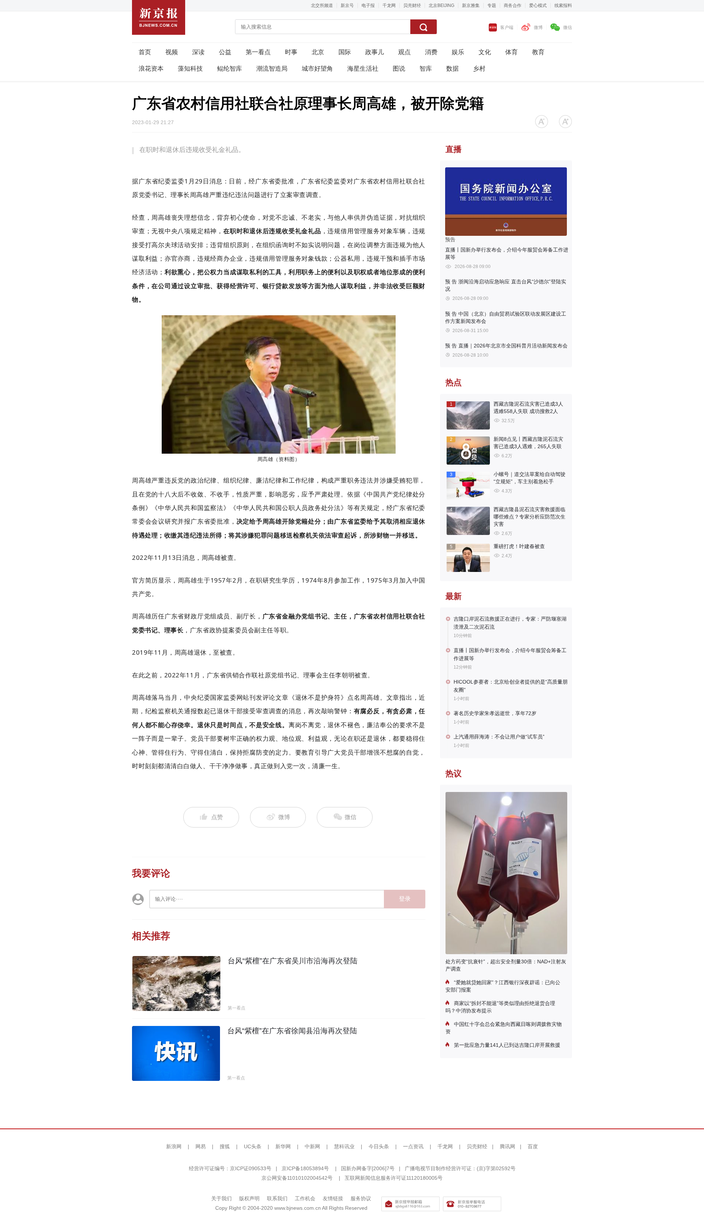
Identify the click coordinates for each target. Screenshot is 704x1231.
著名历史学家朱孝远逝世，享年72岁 (495, 713)
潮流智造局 (271, 68)
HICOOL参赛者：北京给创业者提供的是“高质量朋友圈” (511, 686)
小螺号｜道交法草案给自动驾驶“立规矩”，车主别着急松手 (529, 477)
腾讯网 (507, 1146)
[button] (541, 121)
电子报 (368, 5)
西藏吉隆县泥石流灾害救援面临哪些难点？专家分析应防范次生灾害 (529, 516)
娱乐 (458, 52)
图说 (399, 68)
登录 (405, 899)
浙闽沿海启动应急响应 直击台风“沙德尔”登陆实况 (505, 285)
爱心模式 (538, 5)
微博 (538, 27)
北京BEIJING (441, 5)
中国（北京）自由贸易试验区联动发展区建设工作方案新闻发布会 (505, 317)
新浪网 (174, 1146)
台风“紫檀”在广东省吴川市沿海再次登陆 (293, 961)
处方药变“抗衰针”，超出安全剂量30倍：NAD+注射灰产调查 (505, 965)
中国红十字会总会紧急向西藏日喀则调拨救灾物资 (503, 1027)
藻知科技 (190, 68)
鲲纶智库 (229, 68)
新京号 (347, 5)
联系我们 (277, 1198)
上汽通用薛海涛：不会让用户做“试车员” (499, 737)
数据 (452, 68)
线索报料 (563, 5)
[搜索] (423, 26)
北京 (318, 52)
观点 (404, 52)
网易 (200, 1146)
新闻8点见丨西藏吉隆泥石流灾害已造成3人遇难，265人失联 (528, 442)
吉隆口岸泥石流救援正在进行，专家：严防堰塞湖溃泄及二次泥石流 (510, 623)
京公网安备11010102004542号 (297, 1178)
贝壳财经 (412, 5)
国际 (344, 52)
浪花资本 (151, 68)
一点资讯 (413, 1146)
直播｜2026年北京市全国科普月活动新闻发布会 (506, 346)
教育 (538, 52)
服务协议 (361, 1198)
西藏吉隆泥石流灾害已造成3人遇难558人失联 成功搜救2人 (528, 407)
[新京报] (158, 17)
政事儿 (374, 52)
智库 (425, 68)
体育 (511, 52)
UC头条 (252, 1146)
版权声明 (249, 1198)
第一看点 (258, 52)
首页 (145, 52)
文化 (484, 52)
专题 (491, 5)
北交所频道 (322, 5)
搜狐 (225, 1146)
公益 (225, 52)
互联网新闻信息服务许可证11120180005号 (394, 1178)
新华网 (283, 1146)
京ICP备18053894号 (305, 1168)
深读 (198, 52)
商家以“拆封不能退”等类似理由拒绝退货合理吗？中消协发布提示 (500, 1007)
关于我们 (221, 1198)
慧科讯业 (344, 1146)
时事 (291, 52)
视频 (171, 52)
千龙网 (389, 5)
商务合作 (512, 5)
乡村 (479, 68)
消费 (431, 52)
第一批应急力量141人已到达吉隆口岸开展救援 (506, 1045)
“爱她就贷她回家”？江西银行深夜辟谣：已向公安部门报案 (502, 986)
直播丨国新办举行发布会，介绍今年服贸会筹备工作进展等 (506, 253)
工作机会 (305, 1198)
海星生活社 (362, 68)
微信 (567, 27)
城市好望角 (317, 68)
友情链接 (333, 1198)
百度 (533, 1146)
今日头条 (378, 1146)
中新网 (312, 1146)
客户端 (506, 27)
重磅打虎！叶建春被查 (519, 546)
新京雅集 (471, 5)
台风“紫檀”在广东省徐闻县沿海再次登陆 (292, 1031)
